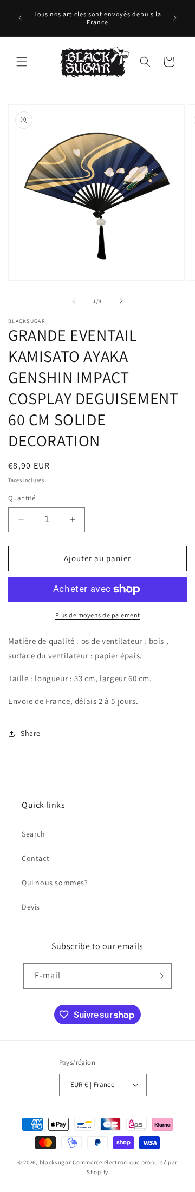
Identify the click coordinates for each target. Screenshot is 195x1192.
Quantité (21, 498)
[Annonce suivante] (175, 18)
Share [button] (31, 733)
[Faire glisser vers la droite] (121, 301)
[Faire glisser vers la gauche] (74, 301)
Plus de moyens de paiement (97, 615)
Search (34, 834)
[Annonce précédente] (20, 18)
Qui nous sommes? (55, 882)
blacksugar (56, 1162)
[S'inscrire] (159, 976)
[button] (22, 62)
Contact (35, 858)
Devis (31, 907)
